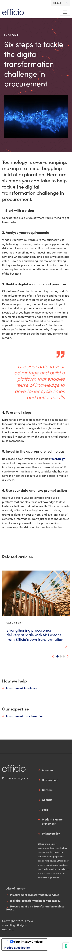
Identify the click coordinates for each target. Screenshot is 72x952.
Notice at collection (17, 947)
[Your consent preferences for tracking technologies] (66, 945)
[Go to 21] (64, 656)
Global (57, 3)
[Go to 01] (57, 656)
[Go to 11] (61, 656)
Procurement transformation (24, 716)
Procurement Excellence (21, 688)
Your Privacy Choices (28, 941)
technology (58, 459)
